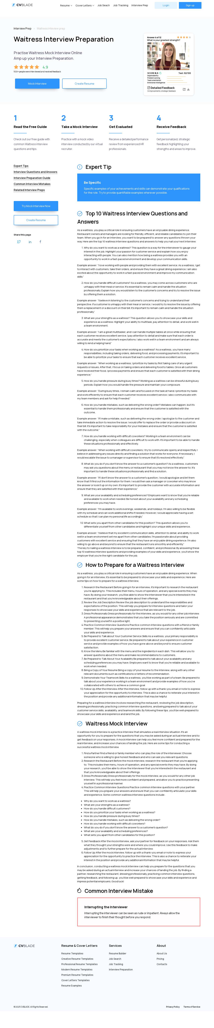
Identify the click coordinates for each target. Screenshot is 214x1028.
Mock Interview (37, 83)
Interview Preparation (121, 969)
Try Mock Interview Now (36, 206)
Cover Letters (84, 5)
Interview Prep (140, 5)
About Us (162, 953)
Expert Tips (21, 166)
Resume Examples (71, 985)
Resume (65, 5)
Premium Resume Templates (77, 974)
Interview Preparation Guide (32, 178)
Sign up (190, 5)
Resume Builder (117, 953)
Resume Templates (72, 953)
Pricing (160, 958)
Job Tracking (120, 5)
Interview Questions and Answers (35, 172)
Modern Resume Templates (76, 969)
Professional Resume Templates (79, 964)
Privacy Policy (173, 1006)
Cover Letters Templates (75, 980)
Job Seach (103, 5)
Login (166, 5)
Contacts (162, 964)
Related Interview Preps (29, 190)
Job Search (115, 958)
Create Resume (84, 83)
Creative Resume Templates (77, 958)
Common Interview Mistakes (32, 184)
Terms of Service (191, 1006)
